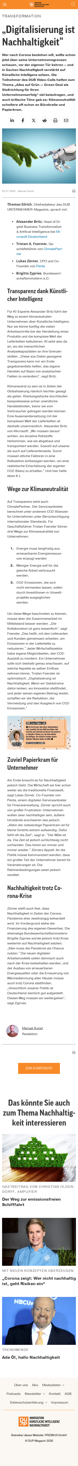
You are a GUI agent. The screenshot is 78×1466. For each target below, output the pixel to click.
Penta (40, 266)
